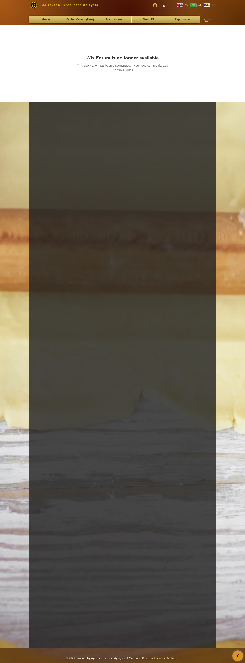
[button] (209, 19)
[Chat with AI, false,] (237, 655)
